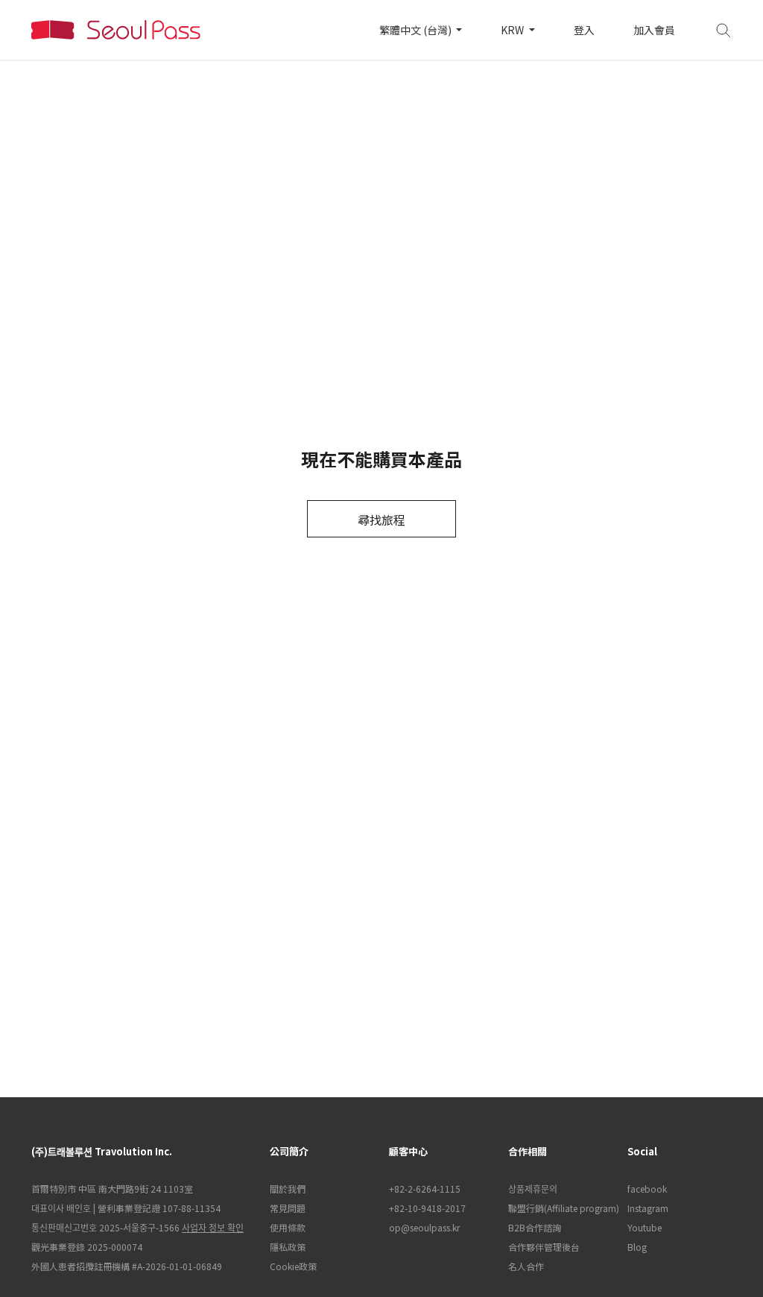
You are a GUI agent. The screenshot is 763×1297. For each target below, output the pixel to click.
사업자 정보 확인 (213, 1227)
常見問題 (287, 1208)
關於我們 (287, 1188)
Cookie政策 (293, 1266)
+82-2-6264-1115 (424, 1188)
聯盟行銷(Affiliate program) (560, 1208)
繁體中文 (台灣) (416, 29)
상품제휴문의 (532, 1188)
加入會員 (654, 29)
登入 (584, 29)
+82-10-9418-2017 (427, 1208)
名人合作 (526, 1266)
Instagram (647, 1208)
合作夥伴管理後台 (544, 1246)
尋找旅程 (381, 519)
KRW (513, 29)
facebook (647, 1188)
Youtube (644, 1227)
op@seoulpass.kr (424, 1227)
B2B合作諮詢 (534, 1227)
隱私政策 (287, 1246)
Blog (637, 1246)
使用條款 (287, 1227)
